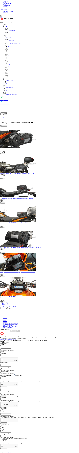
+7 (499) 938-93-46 (4, 107)
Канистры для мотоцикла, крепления (10, 326)
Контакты (5, 7)
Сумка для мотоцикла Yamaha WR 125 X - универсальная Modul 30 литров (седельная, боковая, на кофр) (21, 247)
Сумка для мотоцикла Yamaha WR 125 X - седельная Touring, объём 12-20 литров (16, 222)
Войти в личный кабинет (8, 11)
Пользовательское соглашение (6, 339)
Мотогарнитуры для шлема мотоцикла (10, 323)
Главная (4, 116)
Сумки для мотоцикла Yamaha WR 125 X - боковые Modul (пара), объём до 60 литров (17, 148)
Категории (5, 113)
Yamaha (4, 118)
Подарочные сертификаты (8, 327)
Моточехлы (5, 321)
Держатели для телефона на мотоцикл (10, 324)
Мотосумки (5, 117)
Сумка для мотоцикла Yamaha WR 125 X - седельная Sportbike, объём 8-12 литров (16, 198)
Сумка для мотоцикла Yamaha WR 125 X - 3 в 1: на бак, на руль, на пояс (14, 296)
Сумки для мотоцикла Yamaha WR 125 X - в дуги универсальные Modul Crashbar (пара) (17, 272)
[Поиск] (11, 22)
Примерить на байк (6, 1)
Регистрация (5, 12)
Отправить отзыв (4, 386)
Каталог (4, 320)
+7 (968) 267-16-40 (4, 100)
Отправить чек (3, 407)
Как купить (5, 2)
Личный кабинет (3, 9)
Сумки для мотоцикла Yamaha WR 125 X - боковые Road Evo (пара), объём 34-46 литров (17, 173)
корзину (9, 451)
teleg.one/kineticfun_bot (4, 104)
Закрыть (4, 114)
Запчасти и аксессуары (7, 325)
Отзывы (4, 4)
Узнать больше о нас (7, 3)
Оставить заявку (4, 448)
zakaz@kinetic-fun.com (4, 111)
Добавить (2, 153)
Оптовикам (5, 6)
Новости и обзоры (6, 5)
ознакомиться (37, 356)
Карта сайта (15, 339)
